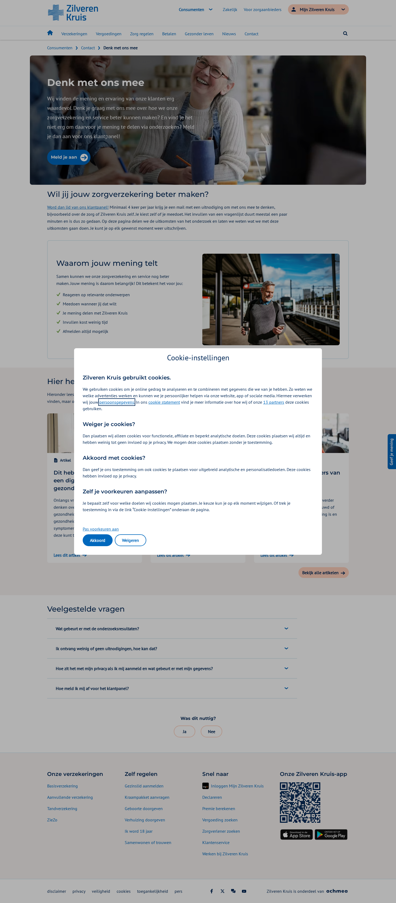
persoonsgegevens (116, 402)
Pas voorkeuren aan (101, 529)
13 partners (273, 402)
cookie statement (164, 402)
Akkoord (97, 540)
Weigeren (130, 540)
